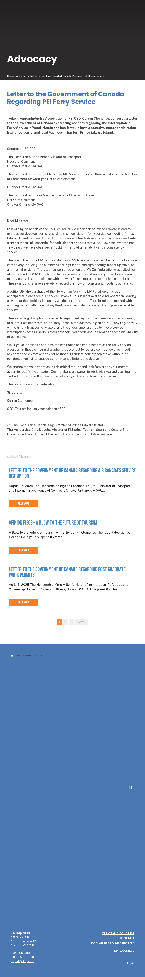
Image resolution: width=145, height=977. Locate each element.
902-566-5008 (21, 953)
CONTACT (126, 938)
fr (109, 136)
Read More (23, 503)
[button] (104, 136)
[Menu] (134, 136)
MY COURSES (124, 950)
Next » (81, 622)
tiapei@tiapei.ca (22, 961)
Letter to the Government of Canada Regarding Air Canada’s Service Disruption (72, 473)
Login (122, 136)
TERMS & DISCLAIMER (118, 933)
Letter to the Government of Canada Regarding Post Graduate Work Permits (67, 572)
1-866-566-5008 (22, 957)
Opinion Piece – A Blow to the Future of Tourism (53, 522)
